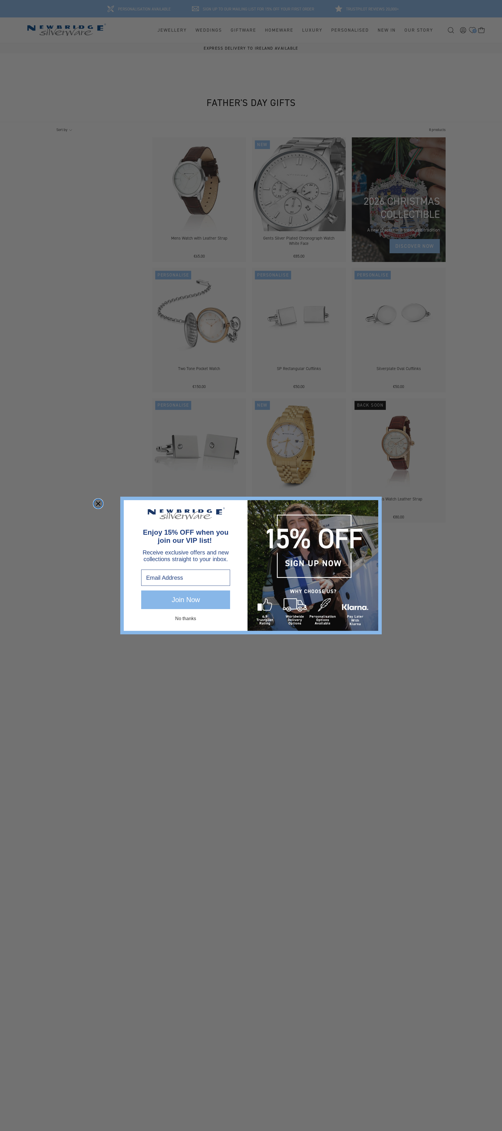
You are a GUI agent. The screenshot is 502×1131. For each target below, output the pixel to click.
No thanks (185, 618)
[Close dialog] (98, 503)
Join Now (186, 600)
